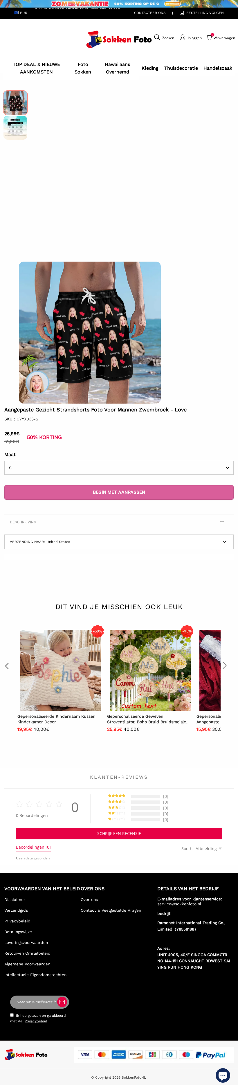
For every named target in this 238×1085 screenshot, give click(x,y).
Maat (10, 454)
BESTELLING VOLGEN (205, 13)
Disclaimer (14, 899)
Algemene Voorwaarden (27, 964)
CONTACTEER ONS (150, 13)
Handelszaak (217, 68)
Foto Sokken (83, 68)
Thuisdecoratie (181, 68)
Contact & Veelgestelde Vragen (111, 910)
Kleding (150, 68)
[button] (27, 332)
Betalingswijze (18, 931)
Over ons (89, 899)
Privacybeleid (17, 921)
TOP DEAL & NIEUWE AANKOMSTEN (36, 68)
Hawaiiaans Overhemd (117, 68)
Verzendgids (16, 910)
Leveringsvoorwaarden (26, 942)
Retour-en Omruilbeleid (27, 953)
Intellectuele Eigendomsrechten (35, 974)
